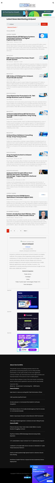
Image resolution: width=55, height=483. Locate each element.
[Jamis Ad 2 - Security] (27, 343)
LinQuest (27, 247)
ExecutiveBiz (14, 423)
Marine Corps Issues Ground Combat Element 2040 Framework (26, 416)
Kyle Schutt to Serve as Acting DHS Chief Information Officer (26, 392)
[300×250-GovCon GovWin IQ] (27, 300)
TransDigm (28, 276)
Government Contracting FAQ (24, 386)
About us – (13, 386)
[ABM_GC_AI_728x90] (27, 13)
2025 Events (36, 386)
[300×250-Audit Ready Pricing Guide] (42, 474)
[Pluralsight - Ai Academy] (27, 321)
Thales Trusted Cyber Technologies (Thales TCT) (27, 282)
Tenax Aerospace (27, 284)
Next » (25, 231)
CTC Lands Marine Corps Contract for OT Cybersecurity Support (27, 441)
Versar (27, 279)
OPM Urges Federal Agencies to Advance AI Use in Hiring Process (27, 421)
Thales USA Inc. (28, 274)
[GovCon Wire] (27, 5)
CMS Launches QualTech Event (18, 397)
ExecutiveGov (14, 388)
